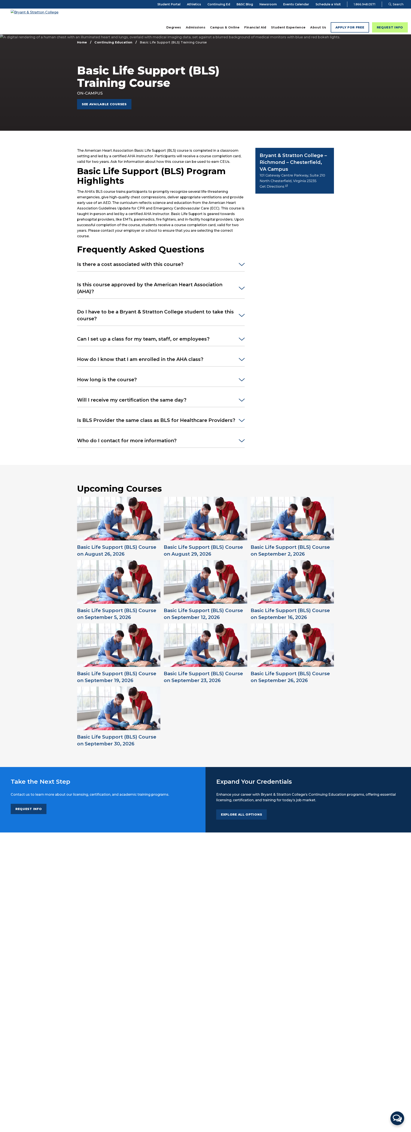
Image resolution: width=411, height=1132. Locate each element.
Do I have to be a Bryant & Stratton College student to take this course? (155, 315)
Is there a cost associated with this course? (130, 264)
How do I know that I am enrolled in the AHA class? (140, 359)
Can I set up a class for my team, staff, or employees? (143, 339)
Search (398, 4)
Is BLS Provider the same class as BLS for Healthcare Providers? (156, 420)
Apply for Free (349, 27)
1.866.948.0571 (364, 4)
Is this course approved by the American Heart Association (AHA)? (149, 288)
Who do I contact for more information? (127, 441)
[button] (397, 1118)
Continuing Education (113, 42)
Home (82, 42)
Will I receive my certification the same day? (131, 400)
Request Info (390, 27)
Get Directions (272, 186)
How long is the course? (107, 380)
